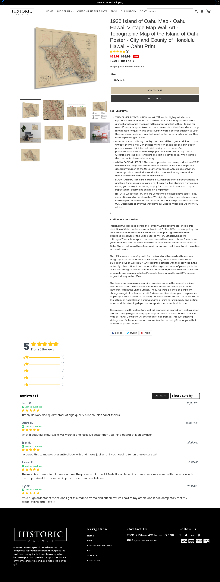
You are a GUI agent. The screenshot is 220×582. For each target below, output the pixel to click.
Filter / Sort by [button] (182, 395)
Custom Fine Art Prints (99, 545)
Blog (89, 550)
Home (90, 535)
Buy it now (154, 98)
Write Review (160, 396)
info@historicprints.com (143, 540)
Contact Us (93, 560)
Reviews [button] (29, 396)
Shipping (114, 66)
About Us (92, 555)
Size (113, 74)
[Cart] (208, 11)
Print (89, 540)
